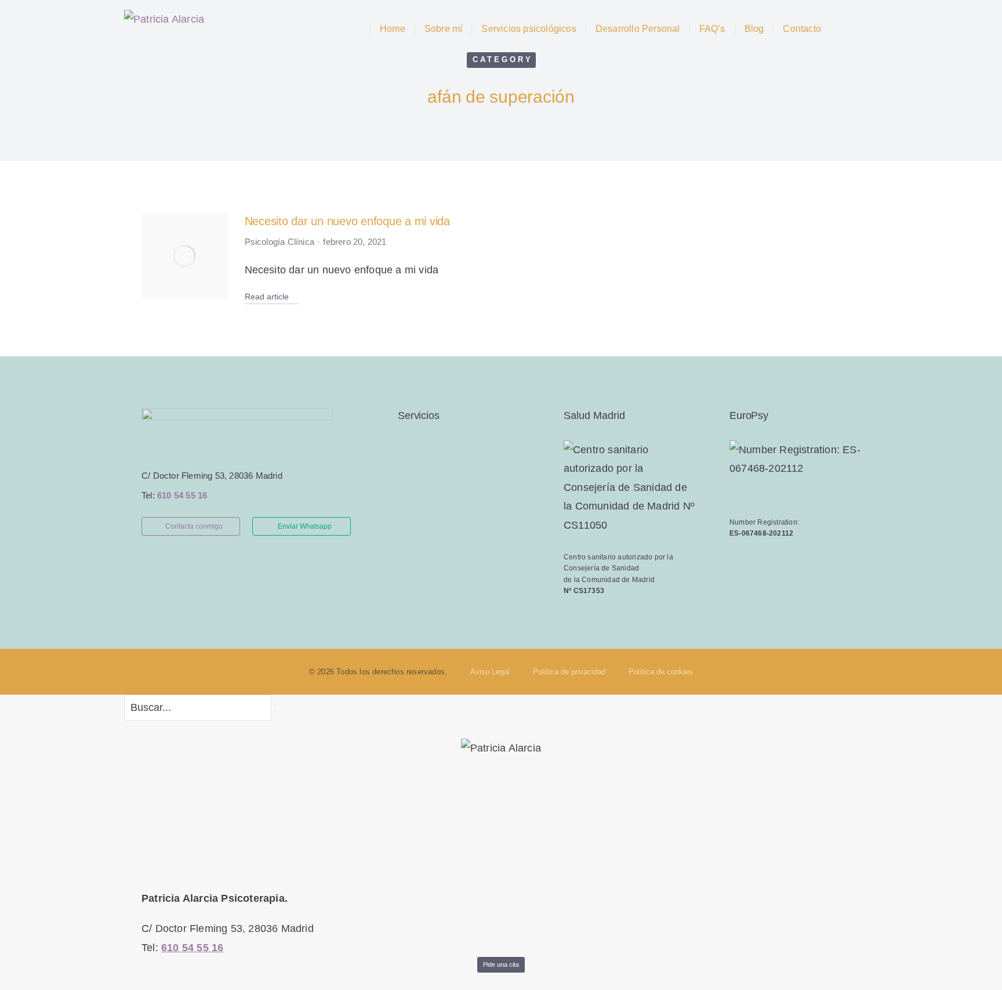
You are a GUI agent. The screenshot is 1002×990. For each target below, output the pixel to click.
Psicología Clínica (280, 242)
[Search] (275, 711)
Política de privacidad (569, 671)
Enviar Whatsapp (305, 526)
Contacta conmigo (194, 526)
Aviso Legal (490, 671)
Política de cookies (661, 671)
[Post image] (184, 256)
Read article (267, 296)
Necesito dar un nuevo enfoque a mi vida (347, 221)
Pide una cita (501, 964)
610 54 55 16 (182, 495)
